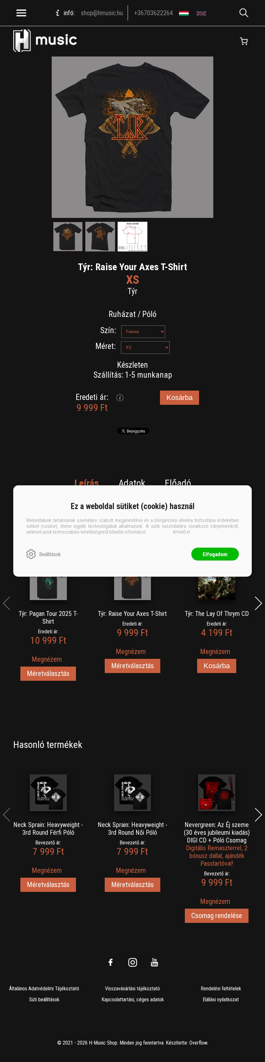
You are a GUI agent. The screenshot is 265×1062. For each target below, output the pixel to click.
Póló (149, 314)
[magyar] (184, 13)
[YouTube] (154, 962)
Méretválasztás (48, 673)
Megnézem (47, 659)
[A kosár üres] (244, 41)
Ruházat (122, 314)
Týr (132, 291)
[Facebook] (110, 962)
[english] (202, 13)
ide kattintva (159, 532)
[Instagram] (132, 962)
